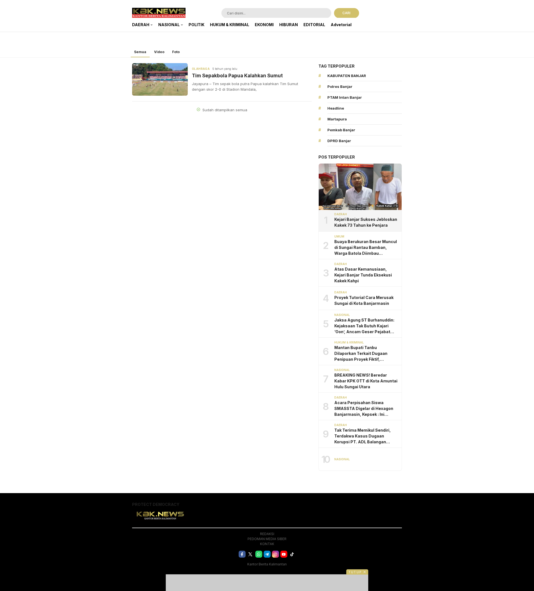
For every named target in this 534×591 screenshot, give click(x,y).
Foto (176, 52)
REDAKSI (267, 534)
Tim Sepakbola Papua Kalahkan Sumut (237, 75)
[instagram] (275, 554)
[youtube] (283, 554)
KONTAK (267, 544)
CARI (346, 13)
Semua (140, 52)
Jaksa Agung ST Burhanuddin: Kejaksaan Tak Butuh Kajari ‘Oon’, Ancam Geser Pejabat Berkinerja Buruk (364, 326)
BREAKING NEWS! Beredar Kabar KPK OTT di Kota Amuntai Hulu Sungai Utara (365, 381)
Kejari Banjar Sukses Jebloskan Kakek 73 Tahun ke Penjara (365, 222)
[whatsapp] (258, 554)
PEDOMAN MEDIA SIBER (267, 539)
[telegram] (267, 554)
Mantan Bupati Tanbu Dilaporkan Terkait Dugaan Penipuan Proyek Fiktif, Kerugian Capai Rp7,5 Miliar (361, 353)
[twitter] (250, 554)
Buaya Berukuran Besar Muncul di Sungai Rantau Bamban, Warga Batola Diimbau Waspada (365, 247)
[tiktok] (292, 554)
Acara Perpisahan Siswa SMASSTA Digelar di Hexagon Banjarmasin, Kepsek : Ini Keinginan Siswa (363, 408)
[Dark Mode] (398, 13)
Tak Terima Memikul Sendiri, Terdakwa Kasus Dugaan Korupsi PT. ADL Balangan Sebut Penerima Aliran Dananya (366, 436)
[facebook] (242, 554)
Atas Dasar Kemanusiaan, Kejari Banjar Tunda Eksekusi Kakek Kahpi (363, 275)
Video (159, 52)
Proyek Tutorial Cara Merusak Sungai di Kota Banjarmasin (364, 300)
